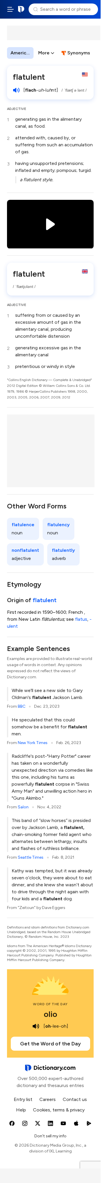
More (44, 53)
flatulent (45, 600)
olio (50, 1014)
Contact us (75, 1099)
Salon (23, 807)
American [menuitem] (21, 53)
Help (21, 1110)
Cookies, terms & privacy (59, 1110)
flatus (81, 619)
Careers (47, 1099)
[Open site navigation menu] (10, 9)
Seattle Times (30, 857)
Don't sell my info (50, 1136)
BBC (21, 706)
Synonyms (78, 53)
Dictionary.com (21, 9)
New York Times (33, 742)
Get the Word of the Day (50, 1043)
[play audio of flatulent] (16, 90)
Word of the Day (50, 1004)
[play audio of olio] (35, 1026)
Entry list (23, 1099)
